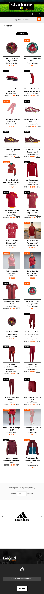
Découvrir (10, 48)
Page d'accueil (19, 20)
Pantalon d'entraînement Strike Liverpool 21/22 (12, 367)
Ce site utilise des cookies (21, 579)
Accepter (22, 588)
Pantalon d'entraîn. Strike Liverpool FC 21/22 (32, 334)
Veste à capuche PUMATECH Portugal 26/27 (32, 460)
